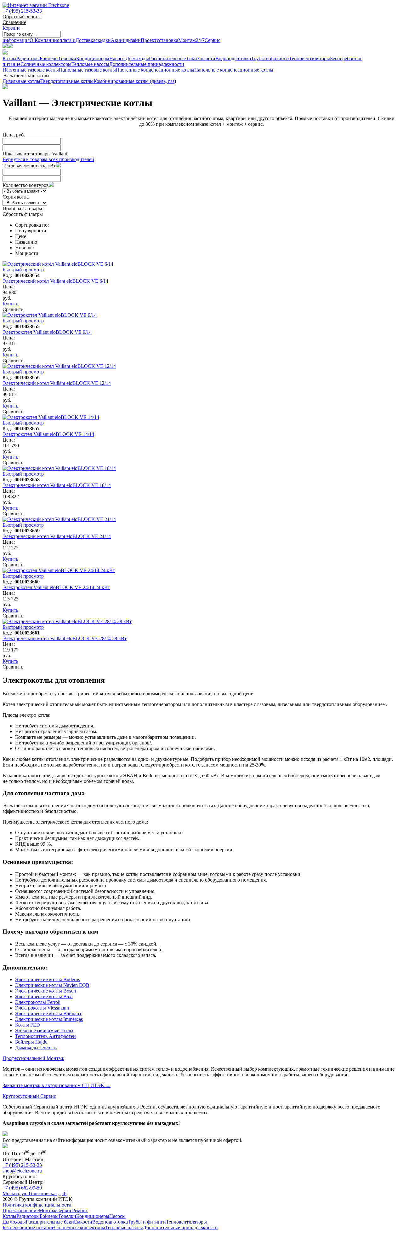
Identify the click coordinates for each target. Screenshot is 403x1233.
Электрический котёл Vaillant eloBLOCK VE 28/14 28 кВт (65, 638)
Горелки (67, 58)
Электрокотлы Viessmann (42, 1007)
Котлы (9, 58)
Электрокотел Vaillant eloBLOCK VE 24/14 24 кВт (56, 587)
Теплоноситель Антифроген (45, 1036)
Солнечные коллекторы (45, 64)
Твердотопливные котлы (67, 81)
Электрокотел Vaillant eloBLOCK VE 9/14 (47, 332)
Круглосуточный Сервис (29, 1096)
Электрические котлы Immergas (49, 1019)
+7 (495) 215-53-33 (22, 11)
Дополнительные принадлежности (146, 64)
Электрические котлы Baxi (44, 996)
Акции (110, 40)
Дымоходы (137, 58)
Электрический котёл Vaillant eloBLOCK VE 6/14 (55, 281)
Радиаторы (28, 58)
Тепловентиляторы (309, 58)
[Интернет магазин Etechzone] (36, 5)
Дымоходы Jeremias (36, 1047)
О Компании (30, 40)
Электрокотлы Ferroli (37, 1002)
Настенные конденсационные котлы (155, 69)
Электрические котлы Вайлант (48, 1013)
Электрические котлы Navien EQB (52, 985)
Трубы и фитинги (270, 58)
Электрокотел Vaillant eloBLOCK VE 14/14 (48, 434)
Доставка (76, 40)
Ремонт (80, 1210)
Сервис (208, 40)
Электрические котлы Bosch (45, 990)
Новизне (24, 247)
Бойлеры (49, 58)
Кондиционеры (92, 58)
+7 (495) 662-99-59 (22, 1187)
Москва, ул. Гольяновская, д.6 (34, 1193)
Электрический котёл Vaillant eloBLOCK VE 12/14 (57, 383)
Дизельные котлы (21, 81)
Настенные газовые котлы (31, 69)
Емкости (206, 58)
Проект (141, 40)
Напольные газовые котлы (87, 69)
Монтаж (176, 40)
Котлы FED (27, 1025)
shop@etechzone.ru (22, 1170)
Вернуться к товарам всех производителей (48, 159)
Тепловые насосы (90, 64)
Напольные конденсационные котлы (233, 69)
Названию (26, 242)
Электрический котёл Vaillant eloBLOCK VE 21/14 (57, 536)
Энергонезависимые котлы (44, 1030)
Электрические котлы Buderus (47, 979)
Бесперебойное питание (28, 1227)
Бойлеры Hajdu (31, 1042)
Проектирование (21, 1210)
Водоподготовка (233, 58)
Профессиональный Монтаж (33, 1058)
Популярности (30, 230)
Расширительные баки (173, 58)
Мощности (26, 253)
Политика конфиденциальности (37, 1204)
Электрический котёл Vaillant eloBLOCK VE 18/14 (57, 485)
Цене (20, 236)
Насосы (117, 58)
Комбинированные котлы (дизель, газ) (135, 81)
